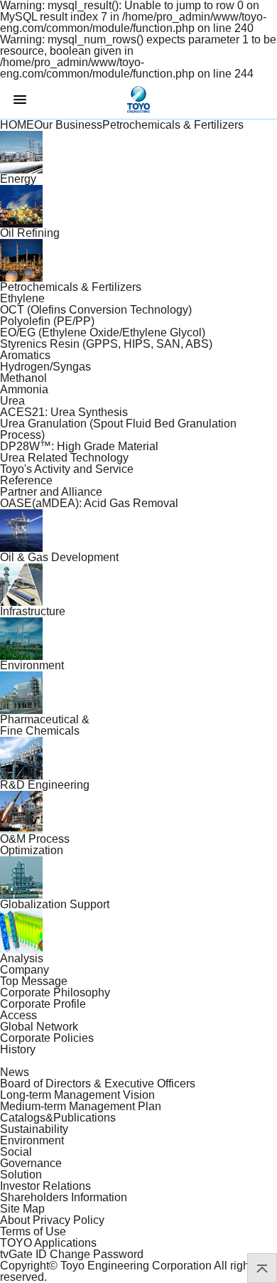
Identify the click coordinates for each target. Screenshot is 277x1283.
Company (24, 970)
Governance (31, 1163)
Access (18, 1015)
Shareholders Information (63, 1197)
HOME (17, 125)
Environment (32, 1140)
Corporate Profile (43, 1004)
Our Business (68, 125)
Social (16, 1152)
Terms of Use (33, 1231)
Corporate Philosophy (55, 992)
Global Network (39, 1027)
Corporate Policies (47, 1038)
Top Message (33, 981)
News (14, 1072)
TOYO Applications (48, 1243)
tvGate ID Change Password (71, 1254)
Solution (21, 1174)
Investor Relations (45, 1186)
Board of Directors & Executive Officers (97, 1083)
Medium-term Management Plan (80, 1106)
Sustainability (34, 1129)
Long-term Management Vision (77, 1095)
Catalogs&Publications (58, 1118)
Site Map (22, 1209)
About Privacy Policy (52, 1220)
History (18, 1049)
